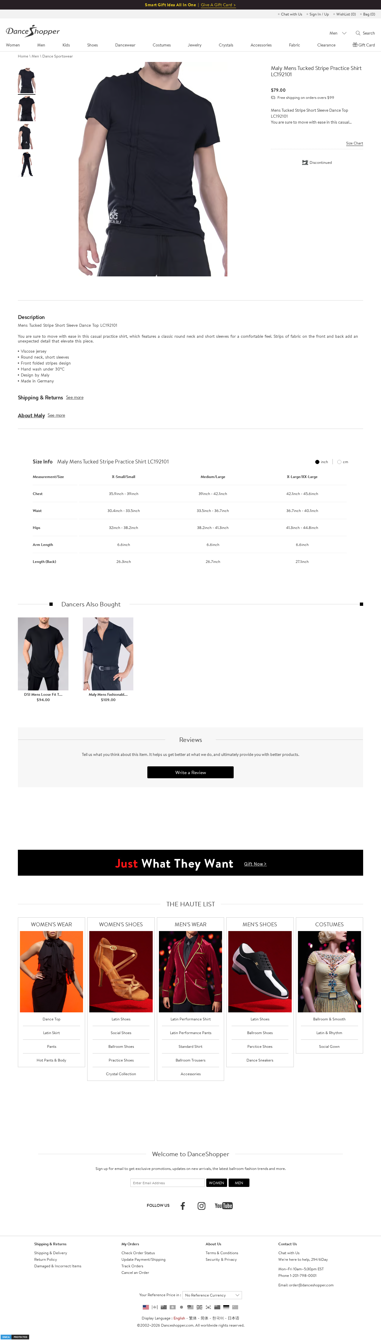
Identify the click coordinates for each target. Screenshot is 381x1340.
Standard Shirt (190, 1046)
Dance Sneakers (259, 1060)
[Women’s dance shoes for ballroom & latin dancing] (121, 971)
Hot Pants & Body (51, 1060)
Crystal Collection (121, 1073)
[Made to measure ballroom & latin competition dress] (329, 971)
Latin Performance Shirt (191, 1019)
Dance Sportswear (57, 56)
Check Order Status (138, 1252)
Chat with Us (291, 14)
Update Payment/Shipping (143, 1259)
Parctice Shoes (259, 1046)
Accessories (191, 1073)
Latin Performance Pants (190, 1032)
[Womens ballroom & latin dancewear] (51, 971)
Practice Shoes (121, 1060)
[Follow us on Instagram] (201, 1206)
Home (23, 56)
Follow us (158, 1205)
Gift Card (366, 45)
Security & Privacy (221, 1259)
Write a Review (190, 772)
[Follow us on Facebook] (183, 1206)
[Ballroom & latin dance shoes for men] (260, 971)
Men (35, 56)
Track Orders (132, 1266)
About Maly (31, 415)
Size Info (43, 462)
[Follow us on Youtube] (224, 1206)
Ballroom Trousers (190, 1060)
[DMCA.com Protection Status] (15, 1336)
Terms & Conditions (222, 1252)
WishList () (346, 14)
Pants (51, 1046)
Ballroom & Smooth (329, 1019)
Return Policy (45, 1259)
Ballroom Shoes (121, 1046)
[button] (24, 516)
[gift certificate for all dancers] (190, 862)
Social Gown (329, 1046)
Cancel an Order (135, 1272)
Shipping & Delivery (50, 1252)
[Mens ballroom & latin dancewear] (190, 971)
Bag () (369, 14)
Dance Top (51, 1019)
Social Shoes (121, 1032)
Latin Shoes (121, 1019)
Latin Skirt (51, 1032)
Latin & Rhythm (329, 1032)
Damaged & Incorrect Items (57, 1266)
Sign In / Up (319, 14)
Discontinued (321, 162)
